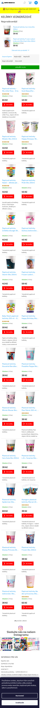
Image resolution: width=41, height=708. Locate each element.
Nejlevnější (17, 57)
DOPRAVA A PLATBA (7, 664)
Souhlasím (20, 702)
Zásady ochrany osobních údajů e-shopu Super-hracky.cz (19, 675)
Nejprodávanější (7, 61)
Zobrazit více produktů (19, 50)
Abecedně (18, 61)
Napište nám (5, 661)
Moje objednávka (6, 666)
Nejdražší (27, 57)
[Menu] (36, 3)
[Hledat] (24, 3)
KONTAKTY (4, 669)
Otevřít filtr (20, 67)
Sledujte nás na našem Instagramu (21, 633)
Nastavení (20, 696)
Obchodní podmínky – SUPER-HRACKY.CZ (14, 672)
